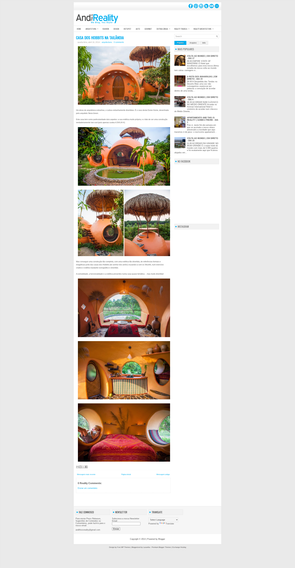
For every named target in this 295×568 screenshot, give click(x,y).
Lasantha (146, 547)
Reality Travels (181, 28)
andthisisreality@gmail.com (88, 530)
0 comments (119, 42)
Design (116, 29)
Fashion (105, 29)
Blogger (161, 539)
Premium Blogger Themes (161, 547)
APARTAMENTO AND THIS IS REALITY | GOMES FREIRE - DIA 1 (202, 120)
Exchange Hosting (179, 547)
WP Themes (125, 547)
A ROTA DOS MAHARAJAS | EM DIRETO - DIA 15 (202, 77)
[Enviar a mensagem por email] (77, 466)
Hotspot (127, 29)
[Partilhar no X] (83, 466)
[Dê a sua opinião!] (80, 466)
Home (79, 29)
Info (204, 43)
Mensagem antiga (163, 474)
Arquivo (193, 43)
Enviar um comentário (87, 488)
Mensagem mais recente (86, 474)
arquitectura (107, 42)
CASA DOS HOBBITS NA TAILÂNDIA (100, 37)
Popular (180, 43)
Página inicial (126, 474)
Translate (170, 523)
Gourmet (148, 29)
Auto (138, 29)
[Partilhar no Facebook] (86, 466)
